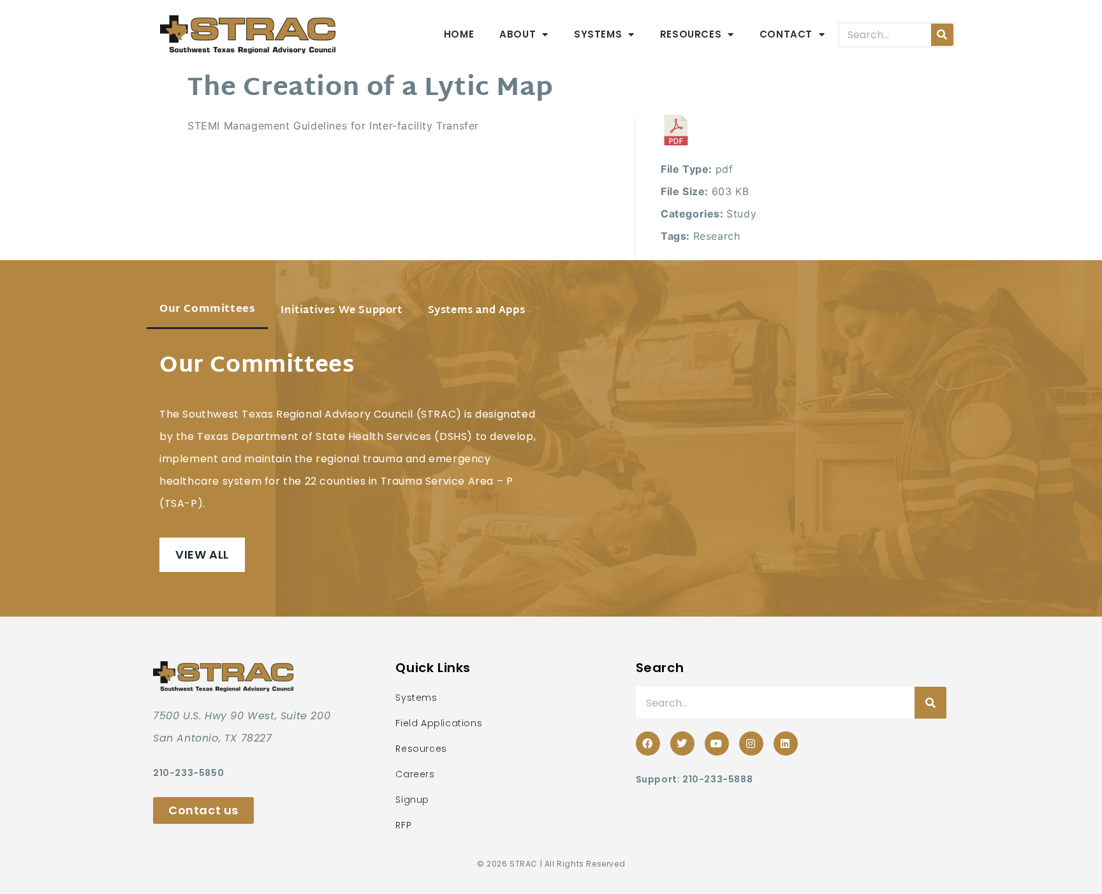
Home (459, 34)
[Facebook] (648, 743)
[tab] (207, 310)
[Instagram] (751, 743)
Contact (786, 34)
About (517, 34)
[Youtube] (717, 743)
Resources (690, 34)
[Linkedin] (786, 743)
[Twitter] (682, 743)
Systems (598, 34)
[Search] (942, 35)
